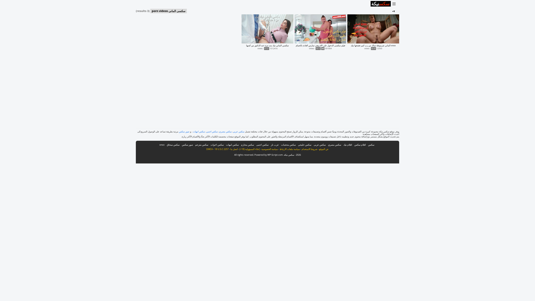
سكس (371, 144)
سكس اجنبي (212, 131)
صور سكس (184, 131)
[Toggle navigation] (395, 3)
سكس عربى (320, 144)
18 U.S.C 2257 (222, 149)
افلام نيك (347, 144)
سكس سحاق (173, 144)
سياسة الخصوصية (269, 149)
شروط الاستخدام (309, 149)
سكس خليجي (304, 144)
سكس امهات (199, 131)
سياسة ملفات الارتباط (290, 149)
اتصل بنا (234, 149)
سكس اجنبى (262, 144)
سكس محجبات (288, 144)
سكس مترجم (201, 144)
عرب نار (275, 144)
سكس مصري (225, 131)
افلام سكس (360, 144)
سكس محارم (247, 144)
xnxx (162, 144)
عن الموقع (324, 149)
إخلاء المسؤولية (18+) (249, 149)
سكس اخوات (217, 144)
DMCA (209, 149)
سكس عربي (238, 131)
